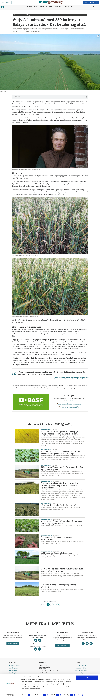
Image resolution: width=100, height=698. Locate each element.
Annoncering (79, 673)
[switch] (45, 695)
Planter (49, 7)
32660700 (69, 401)
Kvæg (36, 7)
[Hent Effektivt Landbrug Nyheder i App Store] (35, 640)
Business (66, 7)
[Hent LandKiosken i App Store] (35, 649)
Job (72, 7)
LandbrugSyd (13, 670)
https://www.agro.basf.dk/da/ (70, 407)
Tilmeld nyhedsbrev (62, 645)
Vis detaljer (81, 695)
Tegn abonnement (80, 665)
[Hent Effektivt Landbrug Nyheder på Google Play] (39, 640)
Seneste (29, 7)
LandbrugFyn (13, 673)
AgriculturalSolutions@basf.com (69, 404)
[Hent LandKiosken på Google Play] (39, 649)
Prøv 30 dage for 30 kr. (91, 2)
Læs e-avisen (6, 2)
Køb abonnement (13, 643)
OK (87, 677)
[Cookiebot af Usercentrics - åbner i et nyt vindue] (10, 695)
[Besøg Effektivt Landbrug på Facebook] (83, 643)
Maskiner (57, 7)
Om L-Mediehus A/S (81, 670)
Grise (42, 7)
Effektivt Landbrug (14, 665)
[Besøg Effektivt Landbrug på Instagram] (91, 643)
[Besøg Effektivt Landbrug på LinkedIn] (87, 643)
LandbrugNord (13, 668)
